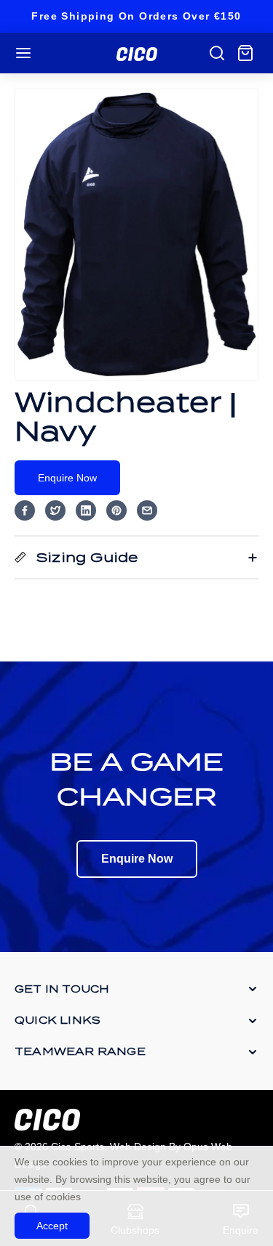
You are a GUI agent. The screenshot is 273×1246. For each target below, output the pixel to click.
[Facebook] (25, 510)
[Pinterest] (116, 510)
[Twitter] (55, 510)
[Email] (147, 510)
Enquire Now (67, 478)
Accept (52, 1225)
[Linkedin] (86, 510)
